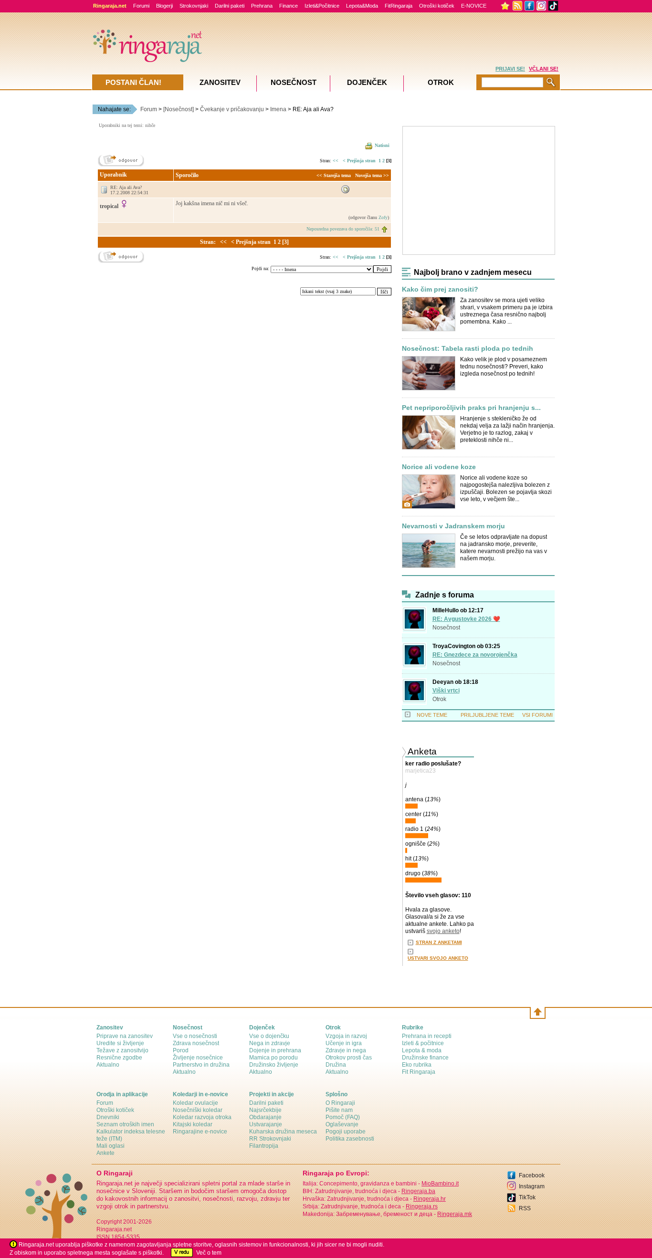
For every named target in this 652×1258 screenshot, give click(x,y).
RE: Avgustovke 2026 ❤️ (466, 619)
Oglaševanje (342, 1124)
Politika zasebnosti (350, 1138)
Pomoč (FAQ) (343, 1117)
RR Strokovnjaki (270, 1138)
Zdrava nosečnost (196, 1043)
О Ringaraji (340, 1103)
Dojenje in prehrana (275, 1050)
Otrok (439, 699)
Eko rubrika (416, 1064)
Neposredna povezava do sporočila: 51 (342, 228)
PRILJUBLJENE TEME (487, 715)
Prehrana (262, 6)
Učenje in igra (344, 1043)
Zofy (383, 217)
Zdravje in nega (346, 1050)
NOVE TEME (432, 715)
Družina (336, 1064)
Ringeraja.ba (418, 1191)
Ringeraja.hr (429, 1198)
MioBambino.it (440, 1183)
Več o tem (208, 1252)
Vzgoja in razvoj (346, 1036)
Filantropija (263, 1146)
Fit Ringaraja (418, 1072)
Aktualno (107, 1064)
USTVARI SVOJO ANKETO (438, 958)
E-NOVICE (473, 6)
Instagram (532, 1186)
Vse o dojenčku (269, 1036)
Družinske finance (425, 1057)
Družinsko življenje (273, 1064)
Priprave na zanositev (124, 1036)
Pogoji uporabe (346, 1131)
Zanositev (220, 82)
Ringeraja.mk (454, 1214)
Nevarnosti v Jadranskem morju (453, 526)
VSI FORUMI (537, 715)
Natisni (382, 145)
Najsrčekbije (265, 1110)
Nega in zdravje (269, 1043)
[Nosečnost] (178, 109)
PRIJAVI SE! (510, 69)
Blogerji (164, 6)
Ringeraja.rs (422, 1206)
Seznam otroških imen (125, 1124)
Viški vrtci (446, 690)
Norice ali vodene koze (439, 467)
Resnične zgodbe (119, 1057)
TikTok (527, 1197)
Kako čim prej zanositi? (440, 289)
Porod (181, 1050)
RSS (525, 1208)
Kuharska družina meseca (283, 1131)
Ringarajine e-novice (200, 1131)
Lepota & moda (422, 1050)
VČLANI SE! (543, 69)
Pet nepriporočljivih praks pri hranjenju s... (471, 407)
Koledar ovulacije (195, 1103)
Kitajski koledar (192, 1124)
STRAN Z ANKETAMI (439, 942)
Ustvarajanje (265, 1124)
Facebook (532, 1175)
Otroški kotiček (436, 6)
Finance (288, 6)
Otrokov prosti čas (349, 1057)
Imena (278, 109)
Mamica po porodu (273, 1057)
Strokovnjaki (193, 6)
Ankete (105, 1153)
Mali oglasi (110, 1146)
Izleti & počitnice (423, 1043)
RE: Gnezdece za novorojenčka (474, 654)
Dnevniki (107, 1117)
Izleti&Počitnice (322, 6)
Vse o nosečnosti (195, 1036)
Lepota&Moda (362, 6)
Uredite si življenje (120, 1043)
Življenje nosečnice (198, 1057)
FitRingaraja (398, 6)
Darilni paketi (229, 6)
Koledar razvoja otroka (202, 1117)
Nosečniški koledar (197, 1110)
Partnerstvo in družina (201, 1064)
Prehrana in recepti (427, 1036)
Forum (148, 109)
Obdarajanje (265, 1117)
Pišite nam (339, 1110)
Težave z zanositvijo (122, 1050)
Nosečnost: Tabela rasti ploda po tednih (467, 348)
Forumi (141, 6)
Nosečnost (446, 627)
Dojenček (367, 82)
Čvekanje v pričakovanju (232, 109)
